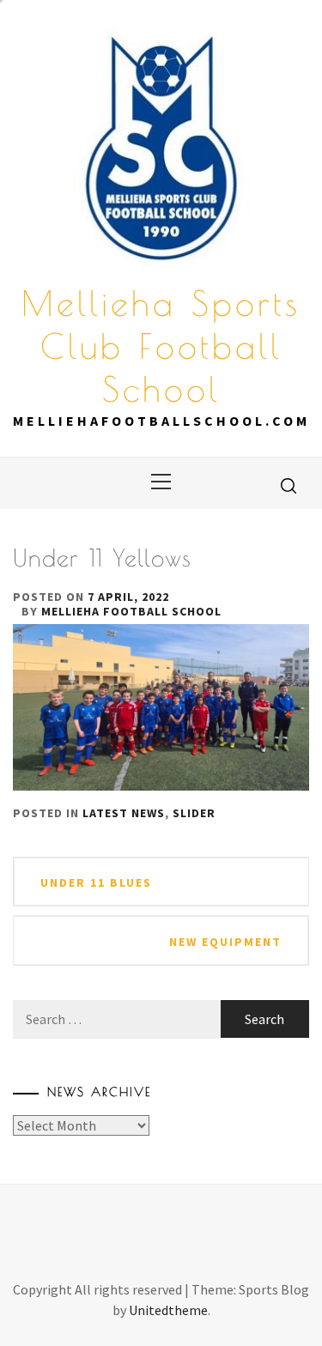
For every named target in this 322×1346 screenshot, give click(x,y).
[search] (288, 485)
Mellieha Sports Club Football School (161, 346)
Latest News (123, 813)
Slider (194, 813)
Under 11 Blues (96, 882)
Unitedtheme (168, 1310)
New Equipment (225, 941)
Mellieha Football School (131, 611)
